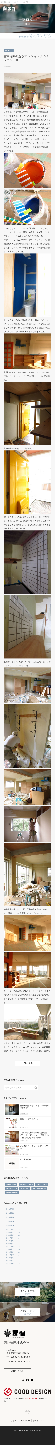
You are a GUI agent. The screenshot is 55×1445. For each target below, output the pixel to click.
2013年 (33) (10, 1263)
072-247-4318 (20, 1357)
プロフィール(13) (42, 1184)
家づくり (8, 50)
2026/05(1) (10, 1217)
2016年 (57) (10, 1255)
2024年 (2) (9, 1232)
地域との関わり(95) (12, 1193)
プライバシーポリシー (20, 1421)
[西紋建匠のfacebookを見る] (27, 1380)
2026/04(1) (10, 1221)
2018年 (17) (10, 1249)
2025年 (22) (10, 1229)
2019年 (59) (10, 1246)
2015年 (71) (10, 1257)
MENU (27, 1411)
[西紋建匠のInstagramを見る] (23, 1380)
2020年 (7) (9, 1243)
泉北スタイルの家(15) (39, 1188)
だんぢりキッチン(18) (26, 1184)
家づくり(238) (24, 1188)
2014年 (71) (10, 1260)
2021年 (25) (10, 1241)
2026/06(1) (10, 1213)
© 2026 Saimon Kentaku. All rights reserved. (27, 1430)
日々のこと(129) (11, 1184)
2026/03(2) (10, 1225)
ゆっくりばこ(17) (11, 1188)
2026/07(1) (10, 1209)
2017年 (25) (10, 1252)
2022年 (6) (9, 1238)
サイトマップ (38, 1421)
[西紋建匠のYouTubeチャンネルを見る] (32, 1380)
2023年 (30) (10, 1235)
